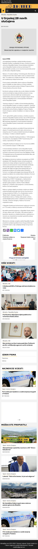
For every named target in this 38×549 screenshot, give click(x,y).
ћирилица (4, 2)
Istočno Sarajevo (11, 389)
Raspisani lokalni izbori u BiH (28, 237)
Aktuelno (3, 14)
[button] (13, 260)
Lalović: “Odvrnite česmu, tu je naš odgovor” (19, 476)
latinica (10, 2)
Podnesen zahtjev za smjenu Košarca (9, 237)
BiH (9, 283)
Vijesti (4, 389)
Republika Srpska (12, 14)
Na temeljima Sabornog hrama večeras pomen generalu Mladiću (17, 504)
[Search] (35, 10)
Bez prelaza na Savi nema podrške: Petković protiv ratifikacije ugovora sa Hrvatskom (19, 344)
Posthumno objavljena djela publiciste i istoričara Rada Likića (17, 315)
